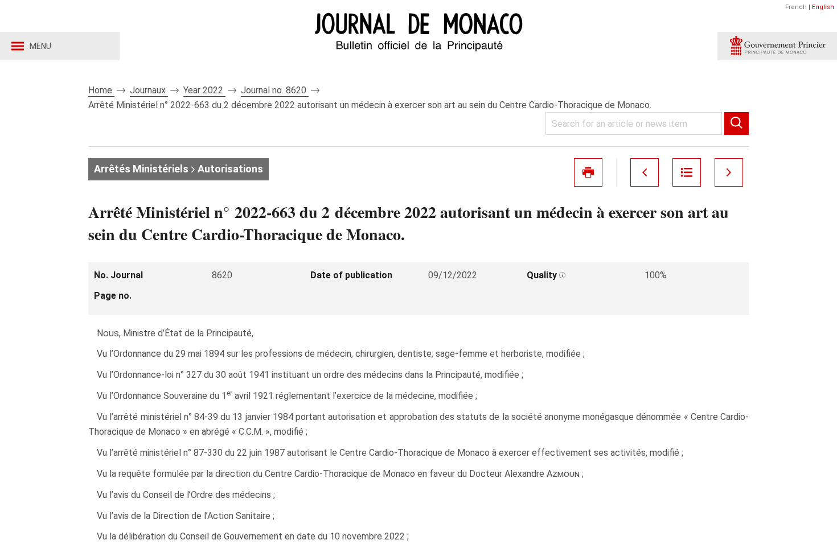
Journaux (149, 90)
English (823, 7)
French (796, 7)
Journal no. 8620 (275, 90)
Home (101, 90)
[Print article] (588, 172)
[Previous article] (644, 172)
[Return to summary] (686, 172)
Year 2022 (204, 90)
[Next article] (729, 172)
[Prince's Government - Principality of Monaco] (777, 46)
